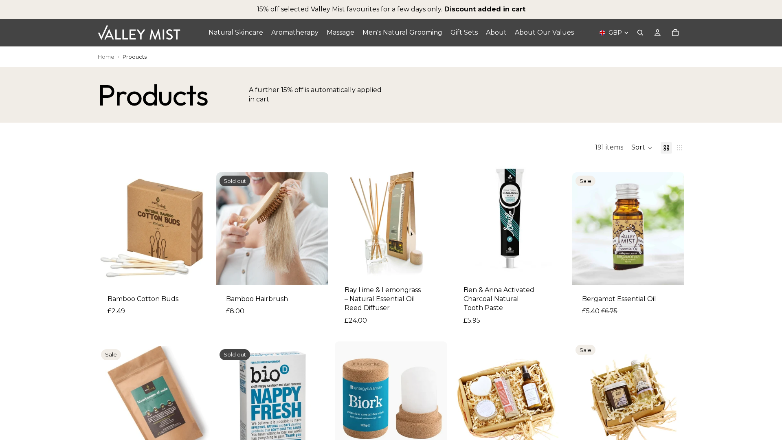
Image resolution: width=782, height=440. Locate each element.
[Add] (197, 272)
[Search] (640, 33)
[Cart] (675, 33)
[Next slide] (435, 220)
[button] (641, 148)
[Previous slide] (347, 220)
